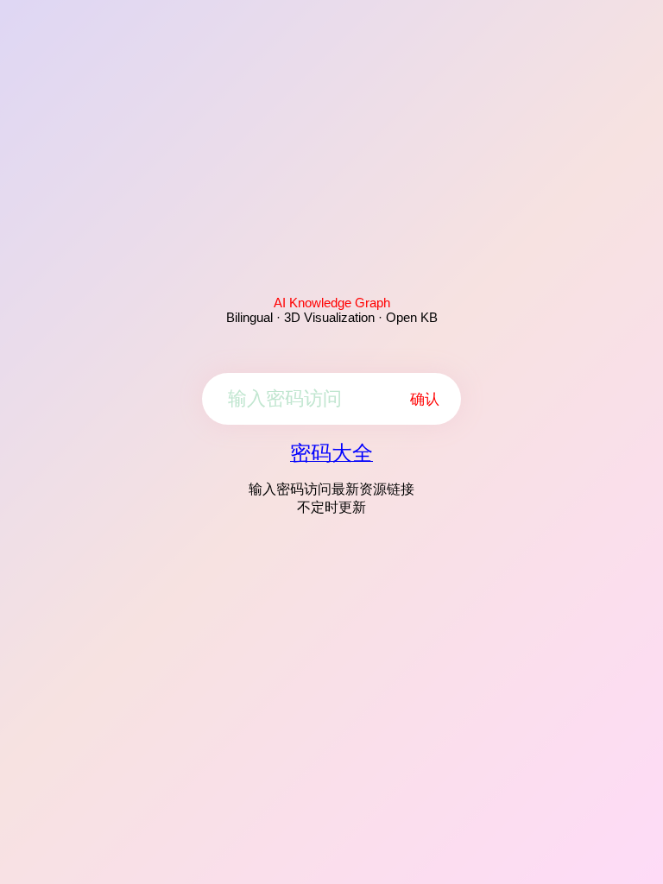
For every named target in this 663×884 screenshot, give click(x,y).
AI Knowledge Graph (332, 302)
